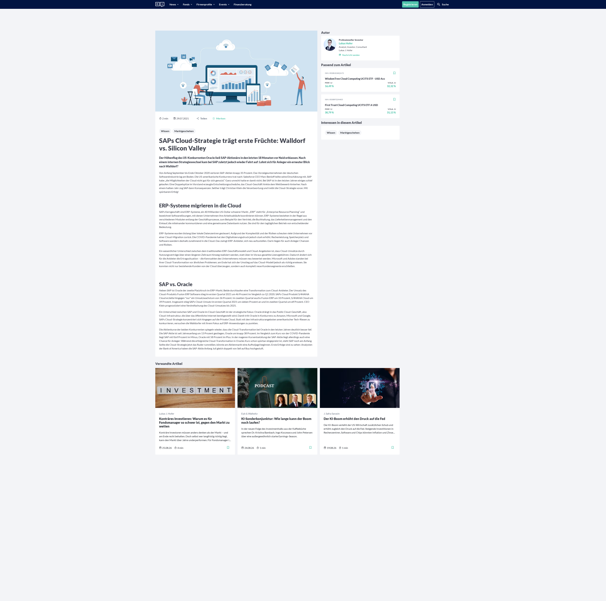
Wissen (165, 131)
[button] (353, 54)
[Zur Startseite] (159, 4)
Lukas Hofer (346, 43)
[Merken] (394, 73)
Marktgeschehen (184, 131)
